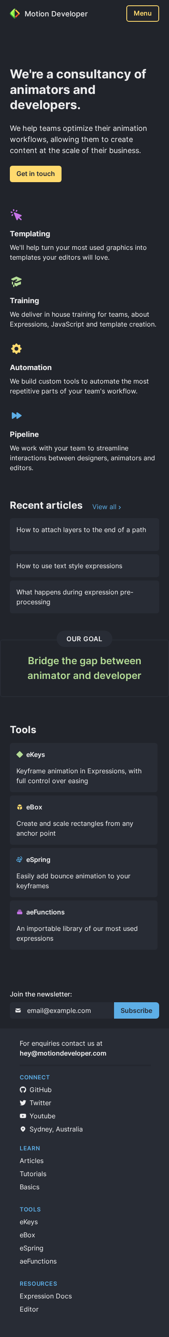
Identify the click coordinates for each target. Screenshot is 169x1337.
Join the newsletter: (41, 994)
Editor (29, 1309)
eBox (27, 1235)
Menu (143, 13)
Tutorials (33, 1174)
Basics (29, 1187)
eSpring (31, 1248)
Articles (31, 1160)
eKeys (29, 1222)
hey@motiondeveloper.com (63, 1053)
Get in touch (35, 173)
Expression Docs (46, 1296)
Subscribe (136, 1010)
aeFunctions (38, 1261)
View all (104, 507)
